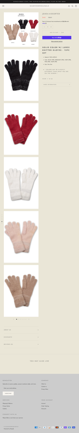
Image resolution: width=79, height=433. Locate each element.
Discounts (8, 337)
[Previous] (13, 319)
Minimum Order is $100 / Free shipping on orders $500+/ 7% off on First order (39, 1)
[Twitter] (49, 78)
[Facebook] (47, 78)
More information (50, 84)
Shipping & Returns (7, 403)
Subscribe (8, 393)
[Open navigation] (3, 6)
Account (43, 403)
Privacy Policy (44, 389)
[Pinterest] (51, 78)
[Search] (72, 6)
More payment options (56, 41)
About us (7, 330)
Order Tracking (45, 406)
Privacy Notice (6, 406)
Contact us (44, 386)
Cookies (5, 409)
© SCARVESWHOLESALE (11, 426)
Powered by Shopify (9, 429)
